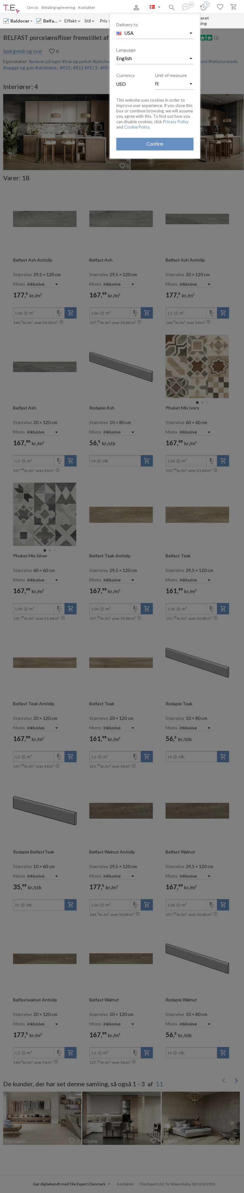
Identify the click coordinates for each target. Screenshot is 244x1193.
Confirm (154, 144)
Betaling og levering (58, 7)
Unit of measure (171, 75)
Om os (32, 7)
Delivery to (127, 24)
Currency (125, 75)
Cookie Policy (136, 127)
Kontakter (86, 7)
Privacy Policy (176, 121)
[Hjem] (11, 9)
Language (126, 50)
